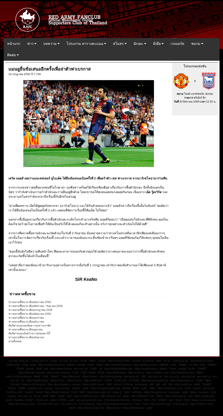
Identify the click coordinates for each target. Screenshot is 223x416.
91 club (74, 360)
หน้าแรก (13, 43)
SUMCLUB (120, 380)
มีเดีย (157, 43)
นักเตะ (138, 43)
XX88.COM (13, 364)
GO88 (108, 380)
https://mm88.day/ (160, 404)
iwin (171, 400)
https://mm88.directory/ (51, 364)
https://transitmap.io (58, 384)
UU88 (53, 360)
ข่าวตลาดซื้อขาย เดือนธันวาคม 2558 (29, 302)
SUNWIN (134, 380)
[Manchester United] (181, 80)
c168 (202, 364)
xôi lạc (167, 360)
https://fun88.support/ (57, 392)
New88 (126, 388)
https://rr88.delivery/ (58, 372)
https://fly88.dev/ (93, 380)
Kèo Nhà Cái (68, 404)
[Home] (63, 19)
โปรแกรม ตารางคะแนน (85, 43)
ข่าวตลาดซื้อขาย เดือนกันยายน (26, 337)
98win (193, 392)
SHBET (71, 364)
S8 (100, 368)
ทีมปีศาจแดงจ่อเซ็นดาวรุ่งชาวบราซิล (29, 325)
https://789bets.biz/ (134, 407)
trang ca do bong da (204, 400)
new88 (102, 360)
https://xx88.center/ (119, 360)
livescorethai (62, 388)
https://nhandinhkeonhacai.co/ (114, 404)
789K (152, 388)
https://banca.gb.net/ (98, 392)
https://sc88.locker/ (94, 384)
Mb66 (37, 376)
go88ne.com (35, 388)
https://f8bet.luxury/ (61, 368)
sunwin (30, 368)
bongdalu (174, 392)
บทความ (50, 43)
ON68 (99, 364)
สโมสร (119, 43)
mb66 (72, 407)
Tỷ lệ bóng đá (86, 404)
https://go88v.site (204, 396)
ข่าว (30, 43)
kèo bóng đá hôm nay (89, 400)
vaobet (12, 396)
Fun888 (18, 400)
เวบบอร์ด (177, 43)
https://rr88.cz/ (136, 372)
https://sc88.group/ (175, 396)
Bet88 (92, 372)
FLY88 (193, 364)
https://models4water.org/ (105, 388)
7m (22, 380)
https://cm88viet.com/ (86, 396)
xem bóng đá (180, 360)
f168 (213, 392)
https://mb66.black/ (37, 380)
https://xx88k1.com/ (157, 372)
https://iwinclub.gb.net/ (91, 407)
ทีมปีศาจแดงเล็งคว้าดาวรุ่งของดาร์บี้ (29, 333)
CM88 (93, 368)
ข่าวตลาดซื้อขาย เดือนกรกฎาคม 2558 (30, 310)
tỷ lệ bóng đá (180, 404)
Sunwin (136, 360)
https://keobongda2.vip (154, 380)
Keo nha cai (25, 396)
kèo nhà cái (155, 376)
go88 (33, 364)
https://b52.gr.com (110, 396)
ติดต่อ (12, 55)
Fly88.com (42, 400)
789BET (183, 364)
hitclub (118, 384)
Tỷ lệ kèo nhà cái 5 (48, 404)
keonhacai (141, 384)
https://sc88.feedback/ (19, 376)
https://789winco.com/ (170, 388)
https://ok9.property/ (110, 376)
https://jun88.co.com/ (145, 364)
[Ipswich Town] (208, 80)
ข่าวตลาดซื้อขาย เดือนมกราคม (26, 317)
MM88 (163, 368)
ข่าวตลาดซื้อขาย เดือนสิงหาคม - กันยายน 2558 (35, 306)
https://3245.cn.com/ (201, 404)
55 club (63, 360)
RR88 (20, 368)
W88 (82, 392)
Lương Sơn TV (39, 360)
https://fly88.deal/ (116, 372)
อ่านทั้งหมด (15, 341)
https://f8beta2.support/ (31, 372)
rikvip (179, 400)
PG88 (101, 372)
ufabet (53, 400)
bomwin (204, 392)
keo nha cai (81, 368)
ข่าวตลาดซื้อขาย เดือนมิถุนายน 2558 (29, 313)
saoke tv (117, 392)
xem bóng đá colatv (201, 360)
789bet (11, 388)
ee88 (71, 400)
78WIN (22, 388)
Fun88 (39, 392)
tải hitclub (148, 360)
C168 (75, 372)
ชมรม (196, 43)
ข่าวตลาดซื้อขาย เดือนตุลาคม (25, 329)
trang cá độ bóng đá (34, 384)
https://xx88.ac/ (183, 384)
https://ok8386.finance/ (118, 364)
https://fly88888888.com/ (118, 368)
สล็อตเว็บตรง (89, 376)
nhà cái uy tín (171, 376)
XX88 (83, 360)
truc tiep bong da (19, 360)
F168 (84, 372)
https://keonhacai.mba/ (21, 404)
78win (172, 368)
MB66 (92, 360)
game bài (208, 388)
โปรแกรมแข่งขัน (195, 66)
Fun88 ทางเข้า (14, 392)
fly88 (144, 388)
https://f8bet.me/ (71, 376)
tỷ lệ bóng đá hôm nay (117, 400)
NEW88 (164, 364)
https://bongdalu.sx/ (155, 392)
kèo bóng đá (131, 376)
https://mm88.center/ (182, 372)
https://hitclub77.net (142, 396)
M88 (158, 360)
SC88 (191, 368)
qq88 (86, 388)
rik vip (37, 396)
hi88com (137, 392)
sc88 (173, 364)
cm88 (90, 364)
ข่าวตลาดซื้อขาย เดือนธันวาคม (26, 321)
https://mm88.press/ (146, 368)
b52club (15, 384)
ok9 (46, 368)
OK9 (143, 376)
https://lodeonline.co (182, 380)
